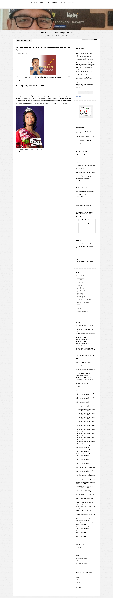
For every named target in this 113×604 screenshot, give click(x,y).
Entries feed (78, 582)
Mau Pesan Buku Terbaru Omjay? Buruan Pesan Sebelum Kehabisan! (85, 379)
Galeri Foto (62, 2)
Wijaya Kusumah (79, 243)
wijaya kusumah (34, 2)
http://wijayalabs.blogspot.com (81, 558)
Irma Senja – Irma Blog (81, 296)
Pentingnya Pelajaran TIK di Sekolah (30, 85)
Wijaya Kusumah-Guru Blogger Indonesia (56, 32)
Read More (18, 80)
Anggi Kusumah (80, 279)
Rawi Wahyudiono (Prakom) (82, 311)
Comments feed (78, 584)
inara (76, 388)
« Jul (76, 233)
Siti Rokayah (78, 518)
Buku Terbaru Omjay (52, 2)
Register (77, 577)
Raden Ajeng (79, 308)
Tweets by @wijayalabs (80, 275)
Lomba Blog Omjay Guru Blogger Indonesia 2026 (85, 136)
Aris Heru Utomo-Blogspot (82, 284)
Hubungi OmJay (71, 2)
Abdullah (77, 530)
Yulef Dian (79, 281)
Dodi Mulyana (79, 285)
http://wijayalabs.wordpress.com (87, 78)
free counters (78, 120)
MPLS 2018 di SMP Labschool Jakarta (88, 345)
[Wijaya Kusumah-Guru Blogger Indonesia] (56, 19)
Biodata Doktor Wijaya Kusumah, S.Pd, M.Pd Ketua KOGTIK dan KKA (57, 5)
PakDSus (77, 482)
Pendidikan (42, 2)
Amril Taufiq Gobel (80, 277)
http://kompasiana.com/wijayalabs (86, 67)
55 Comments (19, 88)
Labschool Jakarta (79, 315)
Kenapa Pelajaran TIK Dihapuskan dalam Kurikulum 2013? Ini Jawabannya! (83, 385)
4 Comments (19, 53)
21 (88, 227)
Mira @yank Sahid (80, 307)
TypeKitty (77, 345)
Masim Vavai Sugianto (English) (83, 302)
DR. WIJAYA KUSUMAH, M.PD (82, 337)
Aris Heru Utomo (80, 282)
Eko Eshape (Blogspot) (81, 288)
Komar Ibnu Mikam (80, 297)
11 (79, 225)
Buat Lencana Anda (78, 96)
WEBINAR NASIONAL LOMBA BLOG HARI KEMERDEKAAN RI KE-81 (85, 350)
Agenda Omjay (80, 2)
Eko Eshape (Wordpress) (81, 287)
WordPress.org (78, 587)
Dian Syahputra (78, 383)
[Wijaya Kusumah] (86, 92)
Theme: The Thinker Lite (17, 602)
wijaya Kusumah (79, 348)
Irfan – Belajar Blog (80, 294)
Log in (77, 579)
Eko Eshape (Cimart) (81, 290)
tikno (77, 373)
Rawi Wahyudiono (80, 310)
